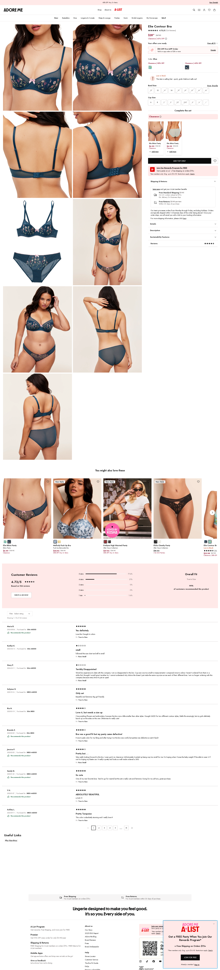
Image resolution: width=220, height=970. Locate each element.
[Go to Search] (194, 9)
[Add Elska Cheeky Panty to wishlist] (198, 481)
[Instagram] (140, 962)
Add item (155, 152)
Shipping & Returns (40, 942)
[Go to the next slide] (212, 512)
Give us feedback (38, 960)
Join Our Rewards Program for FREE (172, 168)
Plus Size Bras (11, 840)
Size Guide (212, 85)
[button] (162, 30)
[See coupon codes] (199, 9)
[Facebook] (153, 962)
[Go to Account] (204, 9)
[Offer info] (166, 38)
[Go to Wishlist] (209, 9)
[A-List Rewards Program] (118, 10)
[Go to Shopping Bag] (214, 9)
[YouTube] (160, 962)
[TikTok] (147, 962)
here (184, 218)
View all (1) (211, 43)
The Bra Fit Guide (91, 963)
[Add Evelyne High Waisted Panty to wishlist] (148, 481)
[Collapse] (214, 924)
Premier (34, 934)
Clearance (154, 116)
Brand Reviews (90, 940)
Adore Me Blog (90, 936)
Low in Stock (161, 76)
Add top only (179, 161)
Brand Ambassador (92, 946)
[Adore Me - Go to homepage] (13, 10)
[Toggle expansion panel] (214, 181)
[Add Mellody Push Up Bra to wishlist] (98, 481)
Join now (156, 189)
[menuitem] (56, 18)
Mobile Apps (37, 953)
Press (87, 943)
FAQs (87, 966)
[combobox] (20, 613)
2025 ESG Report (91, 933)
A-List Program (38, 926)
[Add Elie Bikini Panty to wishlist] (48, 481)
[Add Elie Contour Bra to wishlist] (215, 161)
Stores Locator (90, 956)
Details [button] (192, 174)
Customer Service (91, 959)
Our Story (88, 930)
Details (213, 50)
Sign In (196, 965)
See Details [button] (213, 2)
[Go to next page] (132, 828)
